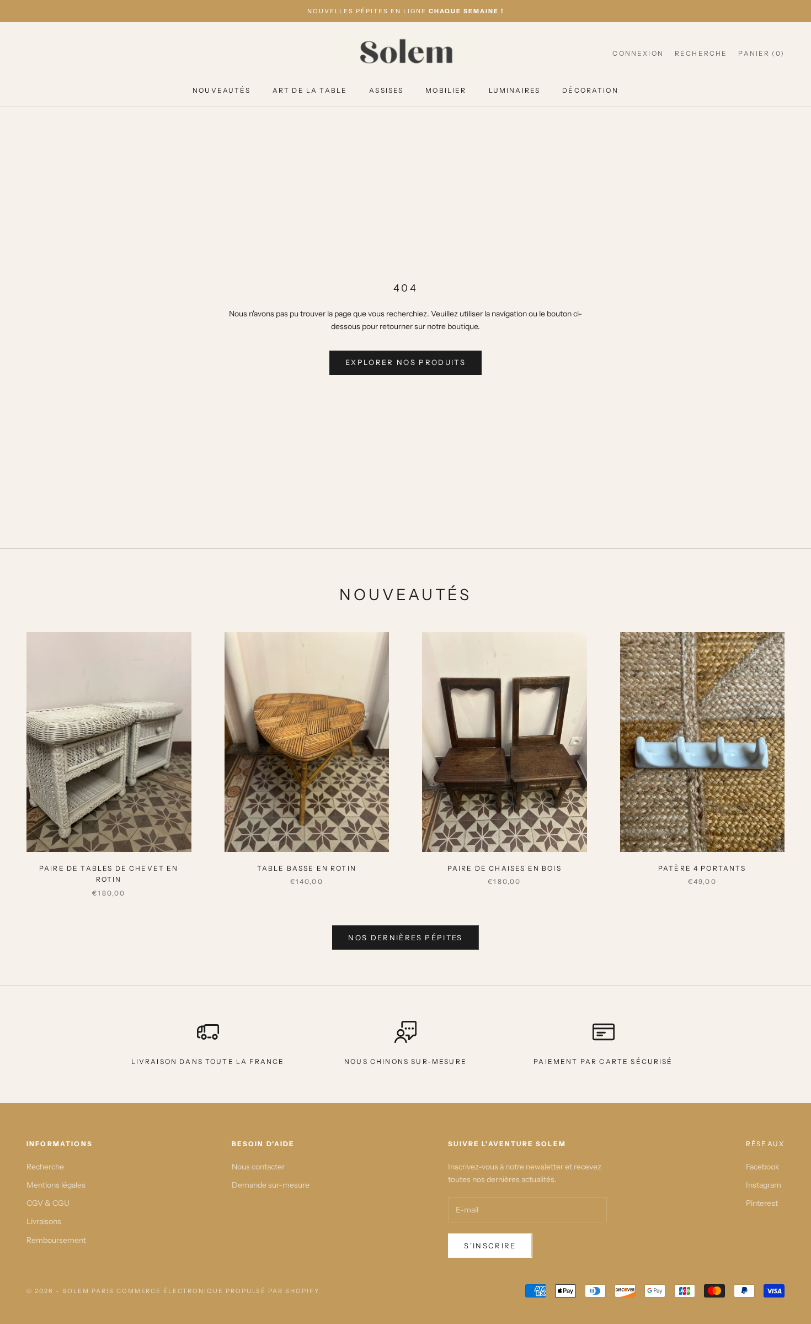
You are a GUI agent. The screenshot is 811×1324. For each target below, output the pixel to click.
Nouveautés (221, 90)
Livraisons (43, 1221)
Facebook (762, 1167)
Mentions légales (56, 1185)
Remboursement (56, 1240)
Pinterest (762, 1203)
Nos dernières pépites (405, 937)
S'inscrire (490, 1245)
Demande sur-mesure (271, 1185)
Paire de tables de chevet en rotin (108, 873)
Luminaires (515, 90)
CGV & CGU (48, 1203)
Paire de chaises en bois (504, 868)
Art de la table (310, 90)
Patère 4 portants (702, 868)
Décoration (590, 90)
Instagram (763, 1185)
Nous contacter (258, 1167)
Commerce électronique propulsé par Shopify (217, 1291)
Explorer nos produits (405, 362)
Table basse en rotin (306, 868)
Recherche (45, 1167)
